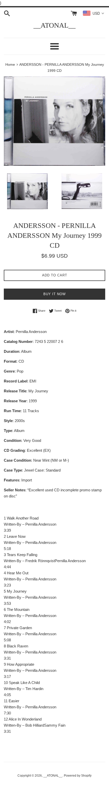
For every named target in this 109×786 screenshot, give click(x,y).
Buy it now (54, 294)
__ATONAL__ (54, 25)
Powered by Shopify (78, 775)
